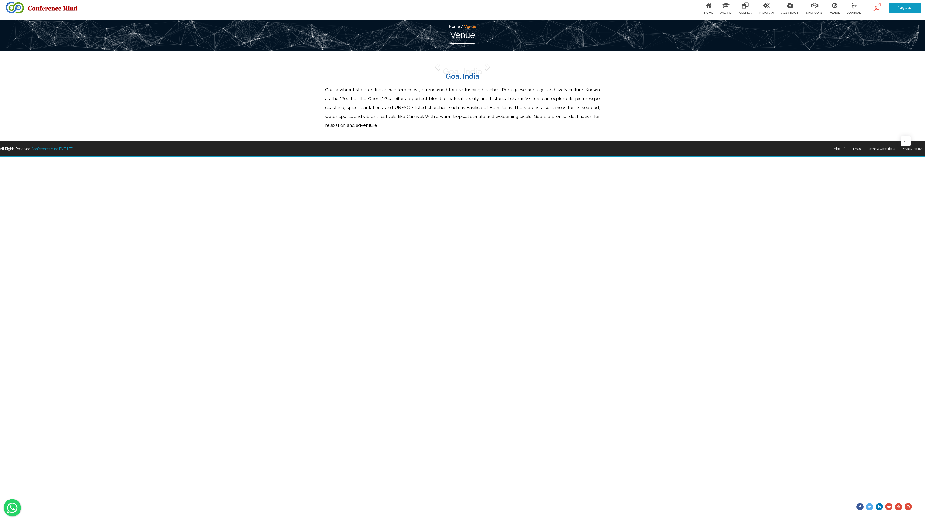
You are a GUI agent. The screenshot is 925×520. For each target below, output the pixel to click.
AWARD (726, 12)
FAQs (857, 148)
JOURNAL (854, 12)
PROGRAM (766, 12)
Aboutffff (840, 148)
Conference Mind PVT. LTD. (52, 149)
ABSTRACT (790, 12)
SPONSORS (814, 12)
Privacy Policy (912, 148)
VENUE (835, 12)
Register (905, 8)
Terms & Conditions (881, 148)
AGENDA (745, 12)
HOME (708, 12)
